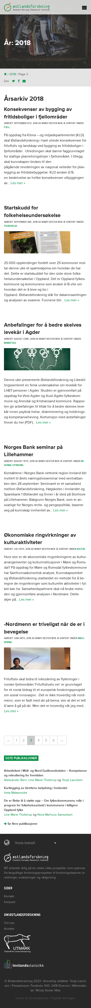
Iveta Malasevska (15, 793)
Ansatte (9, 929)
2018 (12, 74)
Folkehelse (10, 226)
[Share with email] (24, 81)
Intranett (9, 902)
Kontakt (9, 896)
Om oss (9, 923)
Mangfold (10, 343)
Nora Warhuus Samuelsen (55, 815)
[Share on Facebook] (19, 81)
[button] (35, 843)
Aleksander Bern (15, 780)
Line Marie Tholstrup (42, 780)
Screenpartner (39, 998)
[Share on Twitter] (13, 81)
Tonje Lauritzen (72, 780)
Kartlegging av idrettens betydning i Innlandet (35, 788)
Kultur (81, 549)
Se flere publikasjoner (21, 824)
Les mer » (18, 183)
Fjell (7, 127)
